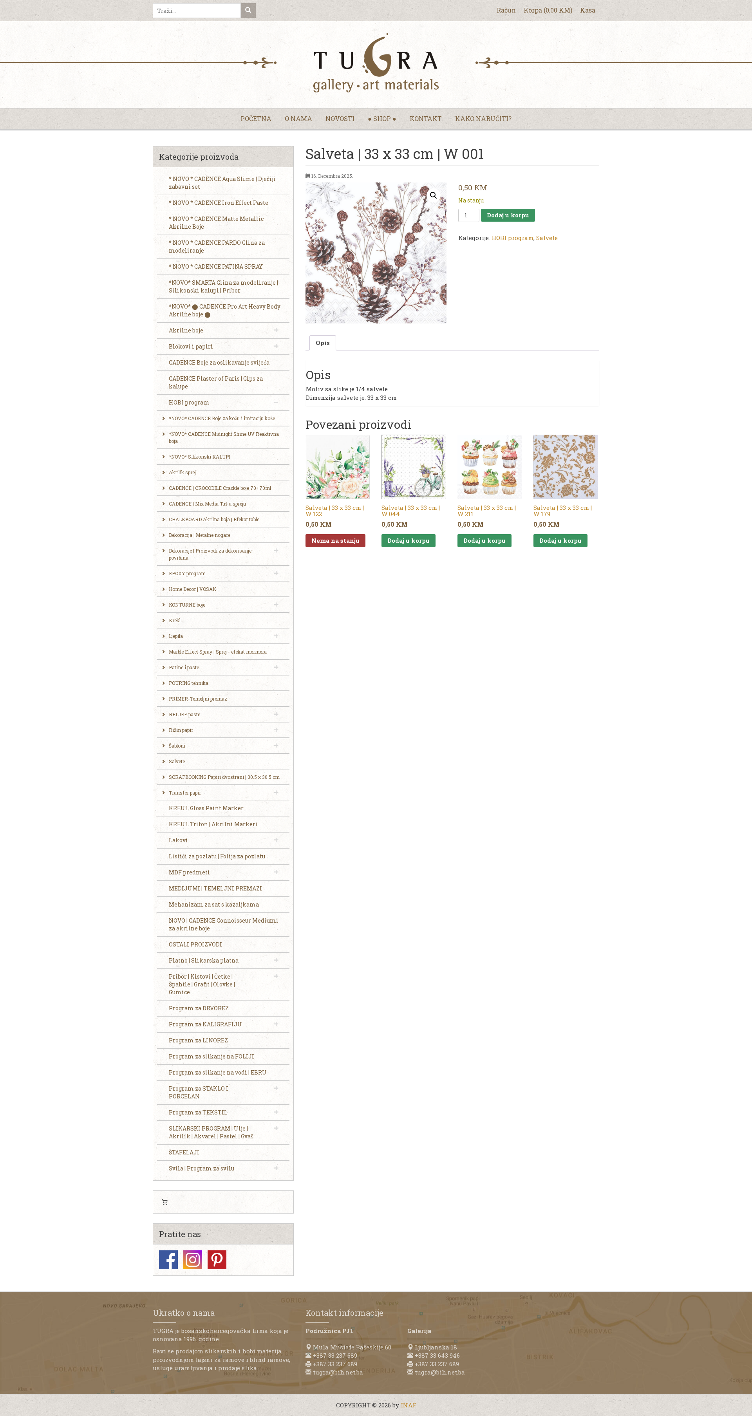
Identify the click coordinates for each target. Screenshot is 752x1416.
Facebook (168, 1259)
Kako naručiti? (483, 118)
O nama (298, 118)
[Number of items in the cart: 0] (164, 1202)
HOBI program (512, 238)
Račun (506, 10)
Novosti (339, 118)
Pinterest (217, 1259)
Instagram (192, 1259)
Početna (255, 118)
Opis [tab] (323, 343)
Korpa (548, 10)
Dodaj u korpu (508, 215)
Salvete (547, 238)
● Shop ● (382, 118)
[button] (434, 195)
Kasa (587, 10)
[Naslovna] (376, 62)
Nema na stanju (335, 540)
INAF (408, 1405)
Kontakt (426, 118)
